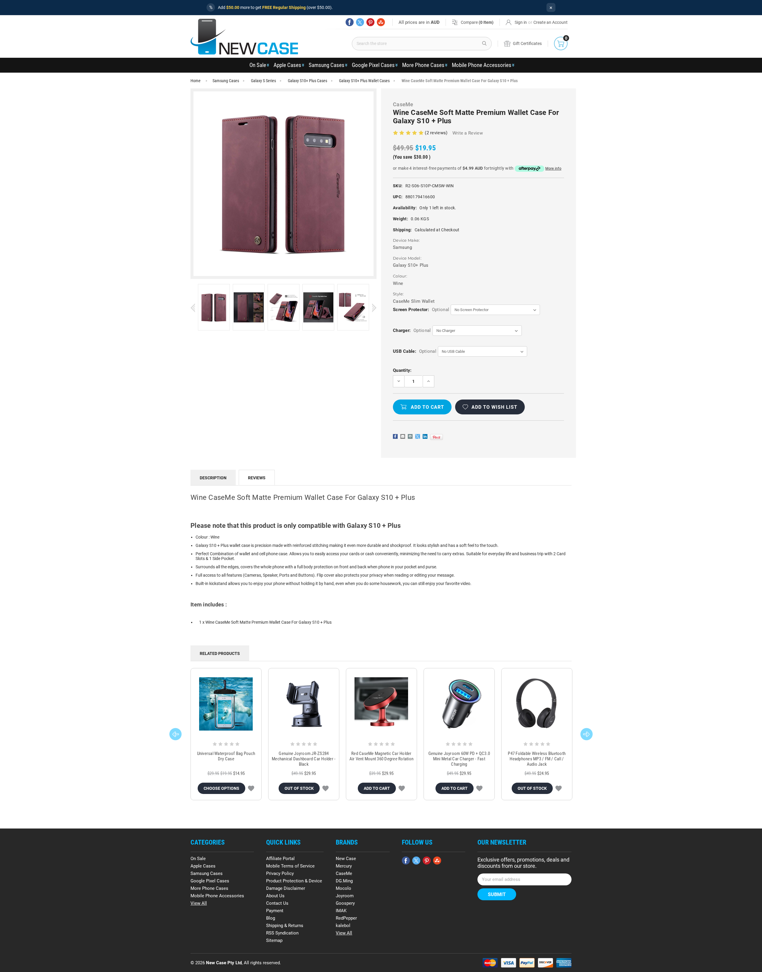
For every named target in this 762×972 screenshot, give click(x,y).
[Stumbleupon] (381, 22)
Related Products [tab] (220, 653)
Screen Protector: (421, 309)
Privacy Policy (280, 873)
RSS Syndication (282, 933)
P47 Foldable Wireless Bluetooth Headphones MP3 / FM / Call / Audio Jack (537, 759)
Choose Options (221, 788)
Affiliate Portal (280, 858)
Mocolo (343, 888)
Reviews (257, 477)
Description (213, 477)
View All (198, 903)
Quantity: (402, 370)
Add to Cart (377, 788)
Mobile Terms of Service (290, 866)
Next (374, 307)
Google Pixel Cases (373, 65)
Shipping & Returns (284, 925)
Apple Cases (287, 65)
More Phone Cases (423, 65)
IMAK (341, 910)
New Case (346, 858)
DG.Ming (344, 881)
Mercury (344, 866)
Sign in (521, 22)
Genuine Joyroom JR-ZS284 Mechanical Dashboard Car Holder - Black (303, 759)
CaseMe (344, 873)
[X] (360, 22)
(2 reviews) (437, 132)
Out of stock (299, 788)
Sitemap (274, 940)
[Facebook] (350, 22)
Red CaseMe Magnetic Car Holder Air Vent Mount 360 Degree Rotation (381, 756)
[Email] (402, 436)
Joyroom (345, 895)
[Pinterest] (370, 22)
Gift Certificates (527, 43)
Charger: (412, 330)
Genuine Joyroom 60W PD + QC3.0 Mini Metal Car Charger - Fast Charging (459, 759)
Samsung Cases (326, 65)
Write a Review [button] (467, 133)
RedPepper (346, 918)
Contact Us (277, 903)
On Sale (257, 65)
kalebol (343, 925)
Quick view (226, 704)
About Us (275, 895)
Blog (270, 918)
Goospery (345, 903)
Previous (192, 307)
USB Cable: (414, 351)
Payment (274, 910)
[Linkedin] (425, 436)
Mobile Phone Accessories (481, 65)
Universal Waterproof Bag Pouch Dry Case (226, 756)
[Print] (410, 436)
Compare (477, 22)
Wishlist (251, 788)
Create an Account (550, 22)
